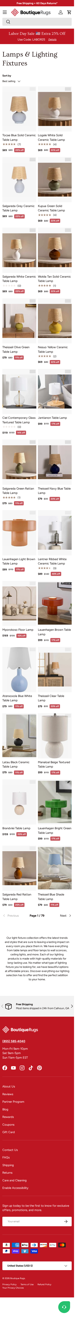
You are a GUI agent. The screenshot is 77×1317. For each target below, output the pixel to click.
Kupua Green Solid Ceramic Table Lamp (51, 208)
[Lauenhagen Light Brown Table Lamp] (19, 532)
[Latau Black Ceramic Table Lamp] (19, 735)
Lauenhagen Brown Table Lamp (54, 632)
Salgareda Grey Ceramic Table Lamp (18, 208)
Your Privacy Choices (13, 1287)
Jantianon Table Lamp (52, 418)
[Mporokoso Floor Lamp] (19, 603)
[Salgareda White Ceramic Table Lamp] (19, 250)
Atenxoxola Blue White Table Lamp (17, 698)
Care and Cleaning (14, 1180)
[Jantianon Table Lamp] (55, 391)
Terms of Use (27, 1284)
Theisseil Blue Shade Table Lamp (51, 897)
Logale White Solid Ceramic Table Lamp (51, 137)
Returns (7, 1172)
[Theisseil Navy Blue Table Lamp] (55, 462)
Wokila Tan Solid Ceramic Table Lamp (54, 279)
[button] (69, 12)
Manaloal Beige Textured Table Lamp (54, 764)
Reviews (7, 1094)
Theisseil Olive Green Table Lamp (15, 349)
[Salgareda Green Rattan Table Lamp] (19, 462)
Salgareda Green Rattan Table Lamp (18, 491)
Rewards (8, 1117)
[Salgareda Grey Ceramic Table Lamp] (19, 179)
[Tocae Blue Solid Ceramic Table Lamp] (19, 109)
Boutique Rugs (17, 1278)
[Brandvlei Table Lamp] (19, 802)
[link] (13, 915)
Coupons (8, 1124)
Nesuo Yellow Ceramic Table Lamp (53, 349)
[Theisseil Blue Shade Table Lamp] (55, 868)
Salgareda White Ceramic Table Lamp (19, 279)
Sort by (6, 75)
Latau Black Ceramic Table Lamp (15, 764)
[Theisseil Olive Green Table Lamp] (19, 321)
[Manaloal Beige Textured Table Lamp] (55, 735)
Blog (5, 1109)
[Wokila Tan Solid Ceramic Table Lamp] (55, 250)
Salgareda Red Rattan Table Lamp (16, 897)
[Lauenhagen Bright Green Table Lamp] (55, 802)
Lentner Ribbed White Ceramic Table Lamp (52, 561)
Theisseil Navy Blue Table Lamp (54, 491)
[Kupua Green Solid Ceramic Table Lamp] (55, 179)
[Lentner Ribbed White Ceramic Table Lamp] (55, 532)
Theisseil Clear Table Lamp (51, 698)
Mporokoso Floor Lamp (17, 630)
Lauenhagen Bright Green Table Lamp (54, 830)
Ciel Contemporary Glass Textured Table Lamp (19, 420)
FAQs (6, 1157)
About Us (8, 1086)
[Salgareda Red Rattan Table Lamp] (19, 868)
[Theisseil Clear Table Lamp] (55, 669)
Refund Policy (44, 1284)
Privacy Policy (9, 1284)
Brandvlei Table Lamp (16, 828)
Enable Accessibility (15, 1188)
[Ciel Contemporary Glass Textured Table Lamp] (19, 391)
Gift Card (8, 1132)
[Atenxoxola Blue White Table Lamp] (19, 669)
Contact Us (10, 1150)
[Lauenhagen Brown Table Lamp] (55, 603)
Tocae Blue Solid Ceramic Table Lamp (19, 137)
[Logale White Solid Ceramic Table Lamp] (55, 109)
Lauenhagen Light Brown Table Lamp (18, 561)
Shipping (8, 1165)
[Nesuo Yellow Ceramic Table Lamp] (55, 321)
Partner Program (13, 1101)
